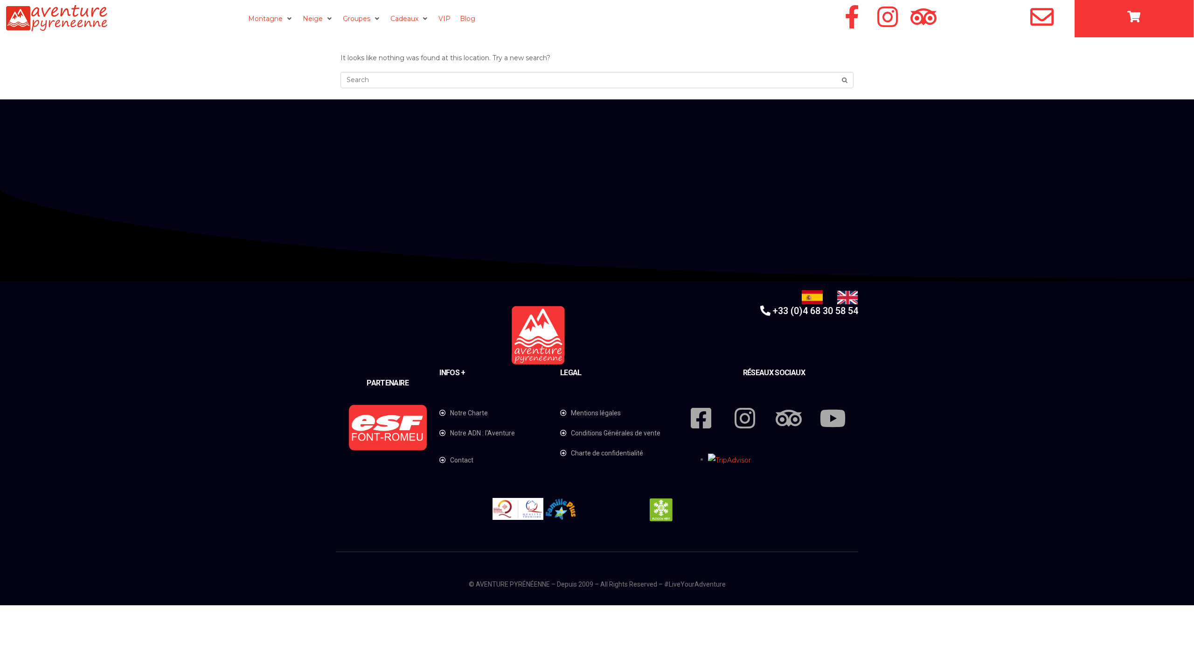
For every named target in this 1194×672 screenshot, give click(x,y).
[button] (270, 19)
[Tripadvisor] (923, 16)
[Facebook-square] (701, 418)
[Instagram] (887, 16)
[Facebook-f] (851, 16)
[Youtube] (832, 418)
